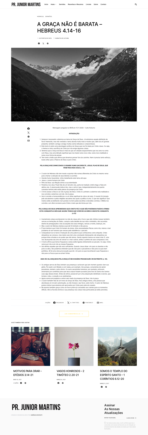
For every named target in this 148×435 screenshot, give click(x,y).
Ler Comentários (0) (72, 314)
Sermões (48, 16)
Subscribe (130, 418)
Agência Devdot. (37, 415)
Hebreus (40, 16)
